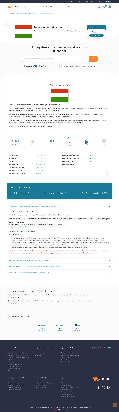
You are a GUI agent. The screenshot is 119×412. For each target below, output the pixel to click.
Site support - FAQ (40, 387)
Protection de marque (14, 362)
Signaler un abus (66, 390)
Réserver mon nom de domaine (18, 353)
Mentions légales (66, 385)
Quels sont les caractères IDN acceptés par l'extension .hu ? (28, 272)
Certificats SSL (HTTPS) (15, 390)
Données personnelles (68, 396)
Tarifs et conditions (96, 35)
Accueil (13, 13)
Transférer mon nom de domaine (18, 355)
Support (86, 1)
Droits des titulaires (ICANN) (70, 387)
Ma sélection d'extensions (85, 66)
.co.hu (43, 325)
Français (93, 1)
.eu (78, 325)
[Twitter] (104, 388)
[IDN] (53, 66)
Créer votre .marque (14, 369)
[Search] (93, 59)
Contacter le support (40, 385)
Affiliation (69, 7)
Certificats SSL (48, 7)
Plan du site (64, 407)
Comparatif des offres (15, 387)
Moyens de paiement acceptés (44, 383)
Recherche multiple (67, 66)
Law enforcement (66, 394)
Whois (10, 371)
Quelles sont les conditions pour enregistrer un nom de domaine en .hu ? (32, 206)
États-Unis (104, 1)
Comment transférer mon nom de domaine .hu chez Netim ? (28, 261)
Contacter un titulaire (67, 392)
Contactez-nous (66, 357)
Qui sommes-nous (67, 353)
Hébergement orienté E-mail (17, 385)
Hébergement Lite (13, 383)
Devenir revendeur (40, 353)
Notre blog (64, 360)
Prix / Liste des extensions (16, 364)
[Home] (12, 7)
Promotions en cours (14, 366)
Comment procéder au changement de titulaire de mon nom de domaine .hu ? (34, 267)
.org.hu (61, 325)
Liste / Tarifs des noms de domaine (41, 13)
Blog (80, 1)
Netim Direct (72, 1)
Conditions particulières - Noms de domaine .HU (24, 227)
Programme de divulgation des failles (80, 407)
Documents (64, 383)
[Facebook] (99, 388)
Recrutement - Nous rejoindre (70, 355)
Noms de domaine (23, 13)
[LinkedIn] (109, 388)
